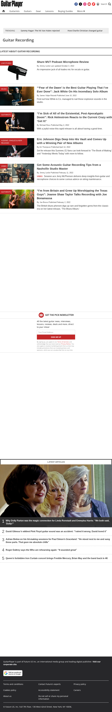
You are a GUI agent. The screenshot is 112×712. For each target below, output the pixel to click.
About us (7, 696)
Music (4, 89)
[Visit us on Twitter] (80, 4)
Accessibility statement (48, 690)
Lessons (49, 11)
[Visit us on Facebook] (76, 4)
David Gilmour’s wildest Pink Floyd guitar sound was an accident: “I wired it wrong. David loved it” (56, 531)
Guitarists (14, 11)
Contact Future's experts (49, 684)
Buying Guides (65, 11)
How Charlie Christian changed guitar (85, 30)
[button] (106, 4)
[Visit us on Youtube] (89, 4)
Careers (77, 690)
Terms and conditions (13, 684)
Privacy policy (80, 684)
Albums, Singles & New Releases (11, 141)
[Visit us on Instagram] (84, 4)
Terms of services (63, 342)
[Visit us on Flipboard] (93, 4)
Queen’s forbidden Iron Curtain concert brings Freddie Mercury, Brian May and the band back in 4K (57, 558)
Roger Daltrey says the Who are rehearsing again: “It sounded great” (41, 550)
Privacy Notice (66, 344)
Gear (38, 11)
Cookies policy (9, 690)
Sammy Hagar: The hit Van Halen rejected (40, 30)
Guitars (28, 11)
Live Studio (6, 63)
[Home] (3, 11)
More (80, 11)
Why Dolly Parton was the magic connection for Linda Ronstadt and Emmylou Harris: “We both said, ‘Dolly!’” (57, 522)
